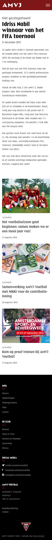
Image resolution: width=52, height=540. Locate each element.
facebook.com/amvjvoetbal (17, 470)
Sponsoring (7, 443)
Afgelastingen (8, 398)
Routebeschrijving (10, 508)
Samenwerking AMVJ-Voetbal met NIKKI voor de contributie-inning (25, 291)
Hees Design (38, 536)
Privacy (5, 448)
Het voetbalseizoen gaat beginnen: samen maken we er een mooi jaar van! (25, 226)
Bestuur (5, 429)
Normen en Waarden (11, 439)
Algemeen (7, 218)
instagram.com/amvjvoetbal (18, 475)
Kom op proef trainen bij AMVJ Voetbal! (25, 354)
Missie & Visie (8, 434)
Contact (5, 412)
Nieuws (5, 393)
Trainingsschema (9, 403)
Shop (4, 407)
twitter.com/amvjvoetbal (16, 465)
